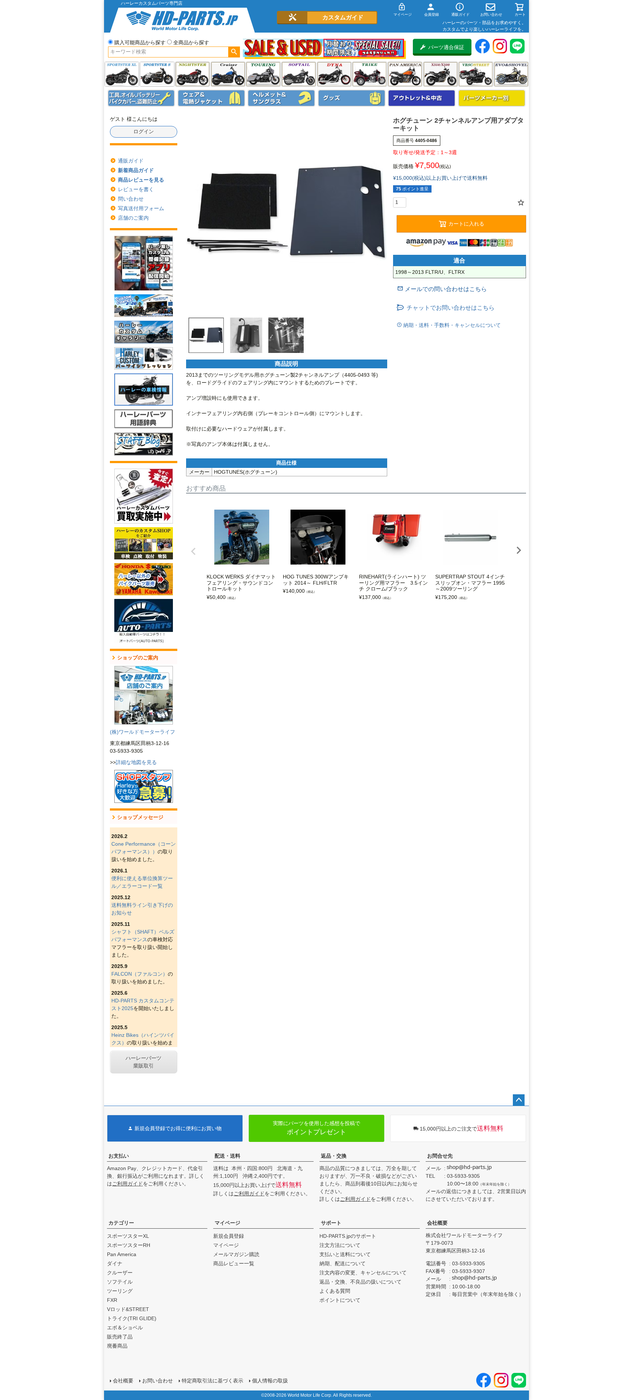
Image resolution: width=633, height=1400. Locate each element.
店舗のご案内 (133, 218)
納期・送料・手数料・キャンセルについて (451, 325)
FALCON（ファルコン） (139, 974)
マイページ (227, 1223)
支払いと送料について (345, 1254)
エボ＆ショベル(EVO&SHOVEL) (511, 74)
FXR (112, 1300)
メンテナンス (141, 98)
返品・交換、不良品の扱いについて (360, 1282)
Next (518, 550)
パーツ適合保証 (446, 47)
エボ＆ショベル (125, 1327)
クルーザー (120, 1273)
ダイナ (334, 74)
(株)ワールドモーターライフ (142, 732)
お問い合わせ (157, 1381)
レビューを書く (136, 189)
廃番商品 (117, 1346)
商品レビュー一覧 (233, 1263)
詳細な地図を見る (136, 762)
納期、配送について (342, 1263)
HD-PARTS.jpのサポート (347, 1236)
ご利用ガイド (127, 1184)
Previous (193, 551)
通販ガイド (131, 161)
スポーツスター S (157, 74)
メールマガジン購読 (236, 1254)
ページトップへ (519, 1100)
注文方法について (339, 1245)
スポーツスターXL (128, 1236)
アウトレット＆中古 (422, 98)
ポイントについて (339, 1300)
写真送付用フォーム (141, 208)
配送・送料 (227, 1156)
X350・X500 (440, 74)
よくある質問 (334, 1291)
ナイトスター (192, 74)
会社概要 (437, 1223)
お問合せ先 (440, 1156)
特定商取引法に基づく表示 (212, 1381)
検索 (234, 52)
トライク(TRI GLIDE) (369, 74)
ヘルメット (281, 98)
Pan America (405, 74)
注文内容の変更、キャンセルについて (363, 1273)
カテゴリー (121, 1223)
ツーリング (263, 74)
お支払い (118, 1156)
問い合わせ (131, 199)
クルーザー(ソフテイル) (228, 74)
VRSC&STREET (475, 74)
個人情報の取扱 (270, 1381)
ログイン (143, 131)
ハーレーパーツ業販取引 (144, 1062)
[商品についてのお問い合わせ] (442, 289)
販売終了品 (120, 1337)
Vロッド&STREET (128, 1309)
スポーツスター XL (121, 74)
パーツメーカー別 (492, 98)
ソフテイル (298, 74)
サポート (331, 1223)
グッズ (352, 98)
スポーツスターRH (128, 1245)
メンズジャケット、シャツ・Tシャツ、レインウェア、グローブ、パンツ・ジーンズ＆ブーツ (211, 98)
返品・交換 (334, 1156)
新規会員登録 (228, 1236)
